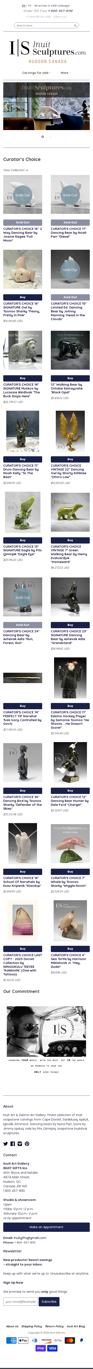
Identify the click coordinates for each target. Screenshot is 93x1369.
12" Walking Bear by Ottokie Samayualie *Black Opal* (67, 388)
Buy (23, 297)
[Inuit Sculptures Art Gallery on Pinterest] (27, 1143)
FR (30, 5)
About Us (12, 1326)
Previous (6, 106)
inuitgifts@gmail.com (30, 1238)
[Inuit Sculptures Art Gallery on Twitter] (5, 1143)
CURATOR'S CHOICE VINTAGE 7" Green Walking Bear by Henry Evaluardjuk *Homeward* (69, 554)
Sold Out (22, 222)
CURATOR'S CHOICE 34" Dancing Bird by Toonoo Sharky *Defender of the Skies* (22, 802)
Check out (59, 16)
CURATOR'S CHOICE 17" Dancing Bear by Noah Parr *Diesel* (69, 233)
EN (24, 5)
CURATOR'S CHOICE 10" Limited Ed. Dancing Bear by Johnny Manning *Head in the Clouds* (69, 311)
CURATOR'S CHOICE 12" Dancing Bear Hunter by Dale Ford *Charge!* (70, 801)
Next (87, 106)
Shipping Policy (31, 1326)
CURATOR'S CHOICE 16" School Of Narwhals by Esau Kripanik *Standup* (22, 882)
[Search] (75, 25)
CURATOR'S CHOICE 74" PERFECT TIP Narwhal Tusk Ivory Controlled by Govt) (22, 718)
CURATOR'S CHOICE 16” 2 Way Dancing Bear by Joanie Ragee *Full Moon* (22, 234)
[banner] (46, 51)
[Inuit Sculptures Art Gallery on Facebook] (12, 1143)
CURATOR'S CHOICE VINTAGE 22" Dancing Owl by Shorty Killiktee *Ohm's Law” (68, 471)
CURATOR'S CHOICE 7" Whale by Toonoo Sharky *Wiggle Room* (68, 882)
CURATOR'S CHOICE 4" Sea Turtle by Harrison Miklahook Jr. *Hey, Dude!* (68, 960)
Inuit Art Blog (76, 1326)
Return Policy (54, 1326)
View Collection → (15, 170)
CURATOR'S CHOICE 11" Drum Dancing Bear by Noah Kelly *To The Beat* (21, 471)
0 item (39, 16)
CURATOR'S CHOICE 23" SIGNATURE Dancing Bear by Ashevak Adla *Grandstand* (69, 637)
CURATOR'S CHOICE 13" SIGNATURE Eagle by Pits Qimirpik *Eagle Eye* (22, 550)
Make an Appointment (46, 1227)
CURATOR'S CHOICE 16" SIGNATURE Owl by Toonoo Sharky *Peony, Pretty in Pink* (21, 309)
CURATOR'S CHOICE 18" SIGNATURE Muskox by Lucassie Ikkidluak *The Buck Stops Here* (21, 390)
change (63, 5)
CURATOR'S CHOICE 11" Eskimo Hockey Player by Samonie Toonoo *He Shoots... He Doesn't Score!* (70, 720)
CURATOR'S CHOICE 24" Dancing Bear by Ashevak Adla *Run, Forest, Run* (21, 637)
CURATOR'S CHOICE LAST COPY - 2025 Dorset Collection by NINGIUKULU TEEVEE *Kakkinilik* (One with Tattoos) (22, 964)
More (65, 73)
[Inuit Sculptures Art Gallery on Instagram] (20, 1143)
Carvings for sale (36, 73)
